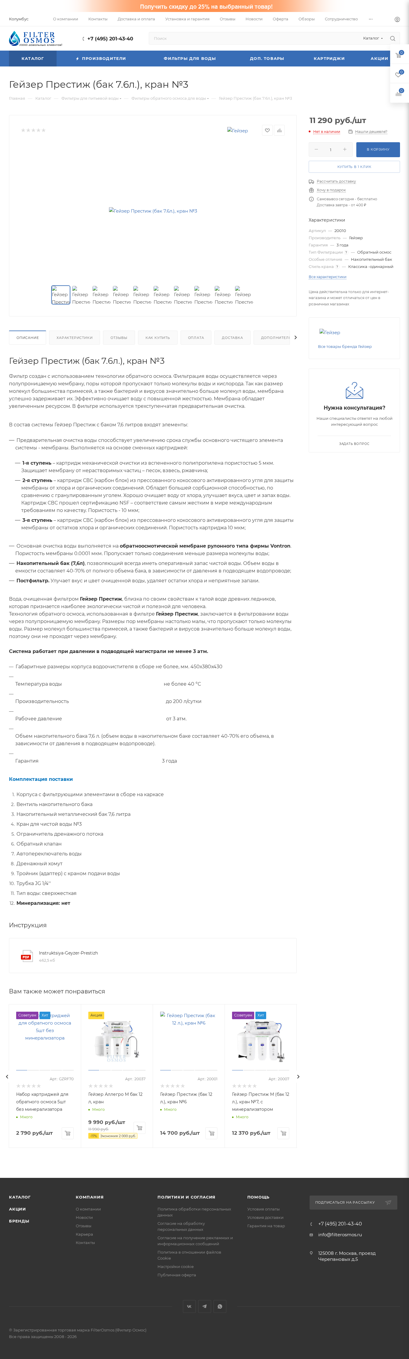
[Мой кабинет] (397, 20)
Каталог (20, 1197)
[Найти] (392, 38)
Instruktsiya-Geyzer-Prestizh (68, 953)
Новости (84, 1217)
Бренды (19, 1221)
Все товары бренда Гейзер (345, 346)
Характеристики (75, 338)
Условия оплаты (263, 1209)
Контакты (85, 1242)
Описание (27, 338)
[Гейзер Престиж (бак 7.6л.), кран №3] (153, 210)
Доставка (232, 338)
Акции (17, 1209)
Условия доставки (265, 1217)
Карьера (84, 1234)
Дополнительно (279, 338)
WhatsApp (219, 1306)
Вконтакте (189, 1306)
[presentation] (7, 1077)
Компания (90, 1197)
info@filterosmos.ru (340, 1234)
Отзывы (119, 338)
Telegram (204, 1306)
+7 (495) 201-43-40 (110, 39)
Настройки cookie (175, 1266)
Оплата (196, 338)
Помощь (258, 1197)
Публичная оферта (176, 1274)
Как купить (158, 338)
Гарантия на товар (266, 1225)
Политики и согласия (186, 1197)
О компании (88, 1209)
